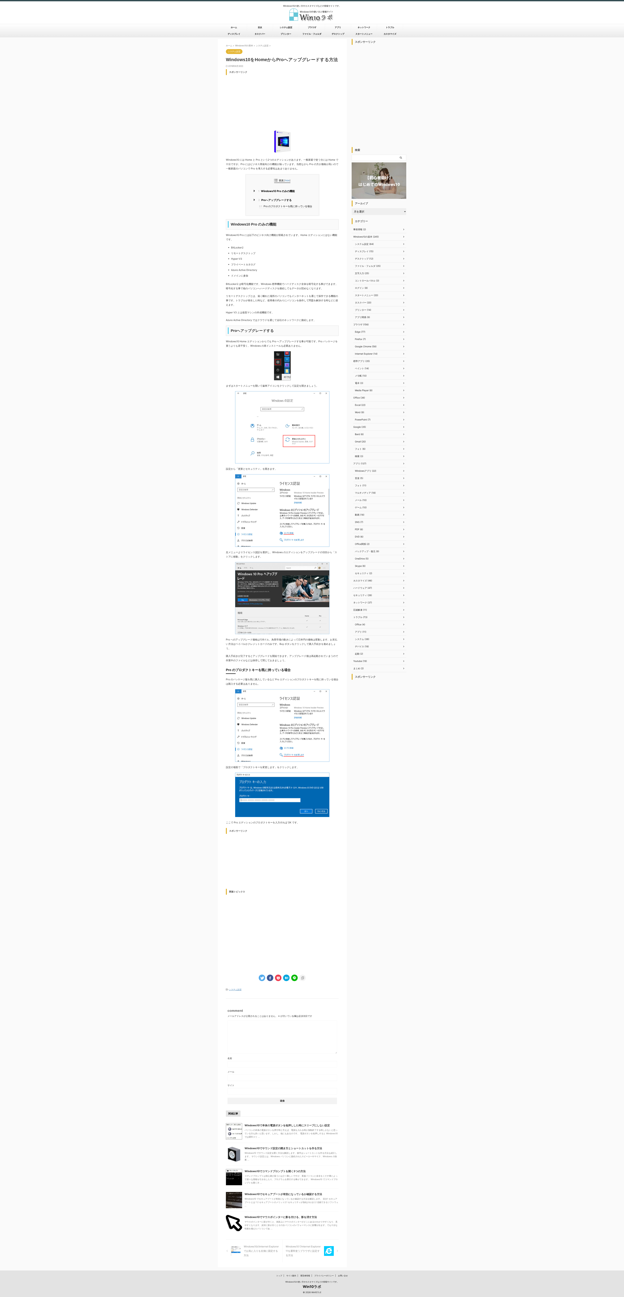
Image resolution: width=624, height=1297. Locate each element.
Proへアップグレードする (275, 200)
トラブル (390, 27)
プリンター (286, 34)
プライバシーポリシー (324, 1275)
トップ (279, 1275)
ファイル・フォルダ (311, 34)
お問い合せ (343, 1275)
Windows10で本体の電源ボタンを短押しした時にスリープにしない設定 (287, 1125)
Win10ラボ (312, 1286)
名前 (230, 1058)
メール (231, 1071)
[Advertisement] (282, 99)
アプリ (338, 27)
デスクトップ (338, 34)
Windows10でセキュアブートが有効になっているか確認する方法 (283, 1194)
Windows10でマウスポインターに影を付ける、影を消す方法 (281, 1217)
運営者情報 (305, 1275)
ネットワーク (364, 27)
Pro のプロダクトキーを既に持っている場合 (285, 206)
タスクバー (260, 34)
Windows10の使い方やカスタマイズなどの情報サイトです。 (312, 1282)
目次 (260, 27)
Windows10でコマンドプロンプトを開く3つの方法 (275, 1171)
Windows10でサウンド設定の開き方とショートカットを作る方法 (283, 1148)
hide (287, 180)
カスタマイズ (390, 34)
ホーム (234, 27)
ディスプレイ (234, 34)
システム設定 (286, 27)
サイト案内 (291, 1275)
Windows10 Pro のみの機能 (276, 191)
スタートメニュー (364, 34)
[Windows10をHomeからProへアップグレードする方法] (286, 978)
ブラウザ (312, 27)
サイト (231, 1085)
